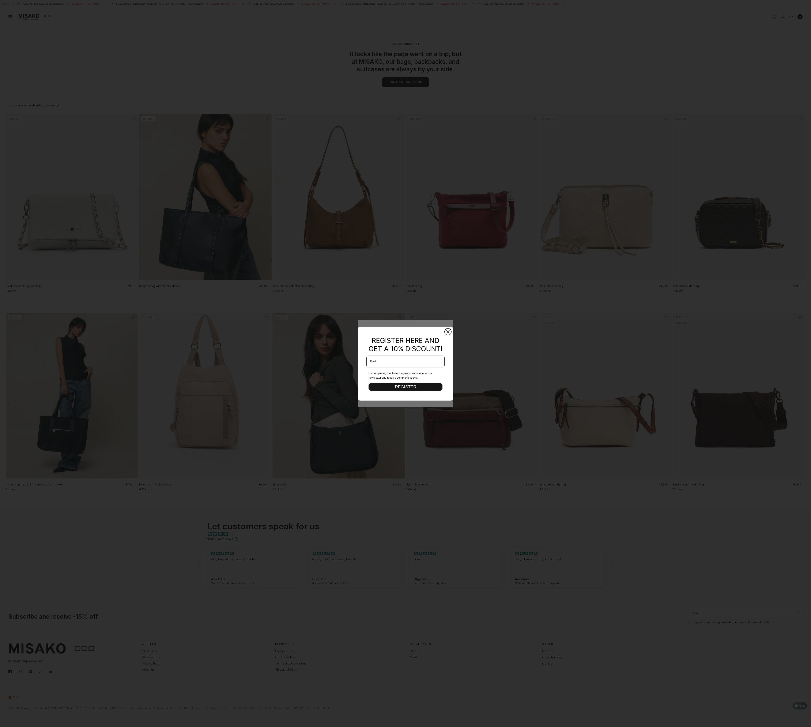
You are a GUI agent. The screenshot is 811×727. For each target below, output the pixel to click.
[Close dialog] (448, 331)
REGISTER (405, 387)
